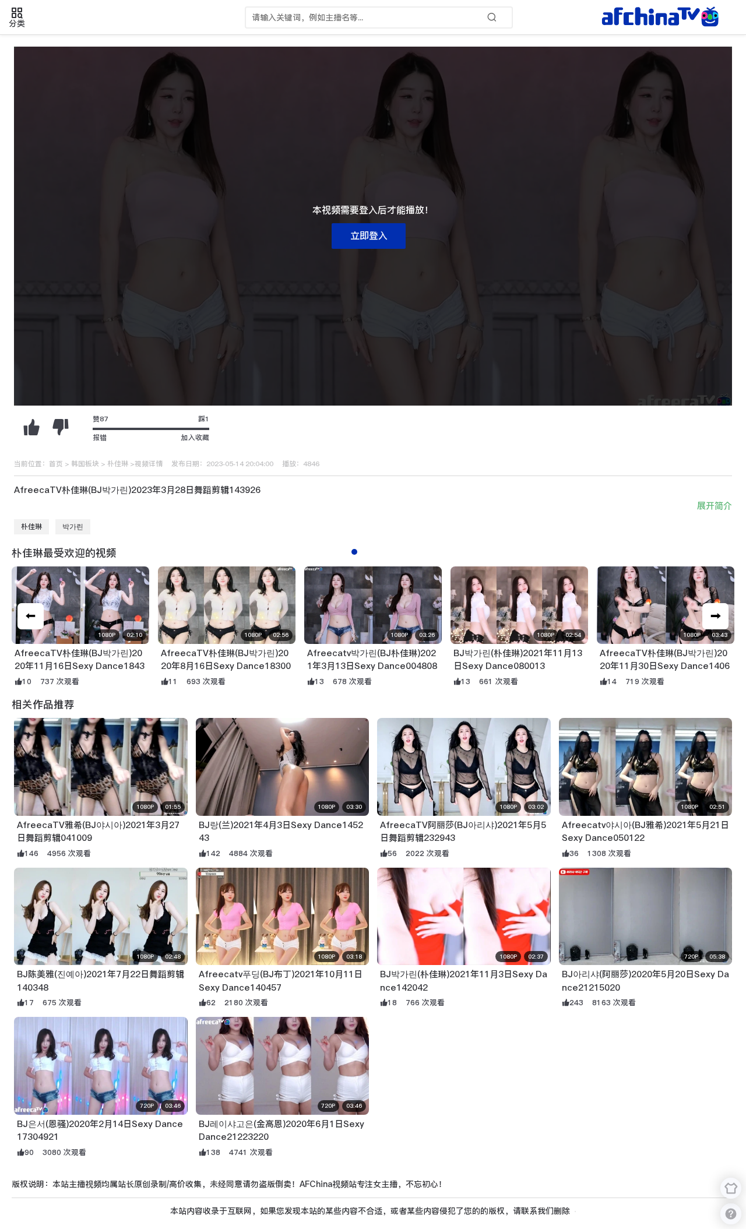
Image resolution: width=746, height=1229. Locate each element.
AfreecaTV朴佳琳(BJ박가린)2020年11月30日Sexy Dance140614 (665, 666)
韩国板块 (85, 464)
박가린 (72, 527)
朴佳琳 (117, 464)
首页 (56, 464)
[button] (715, 616)
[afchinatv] (662, 17)
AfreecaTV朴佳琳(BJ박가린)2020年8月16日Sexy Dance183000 (226, 666)
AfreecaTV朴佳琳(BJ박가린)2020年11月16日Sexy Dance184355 (80, 666)
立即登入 (369, 236)
